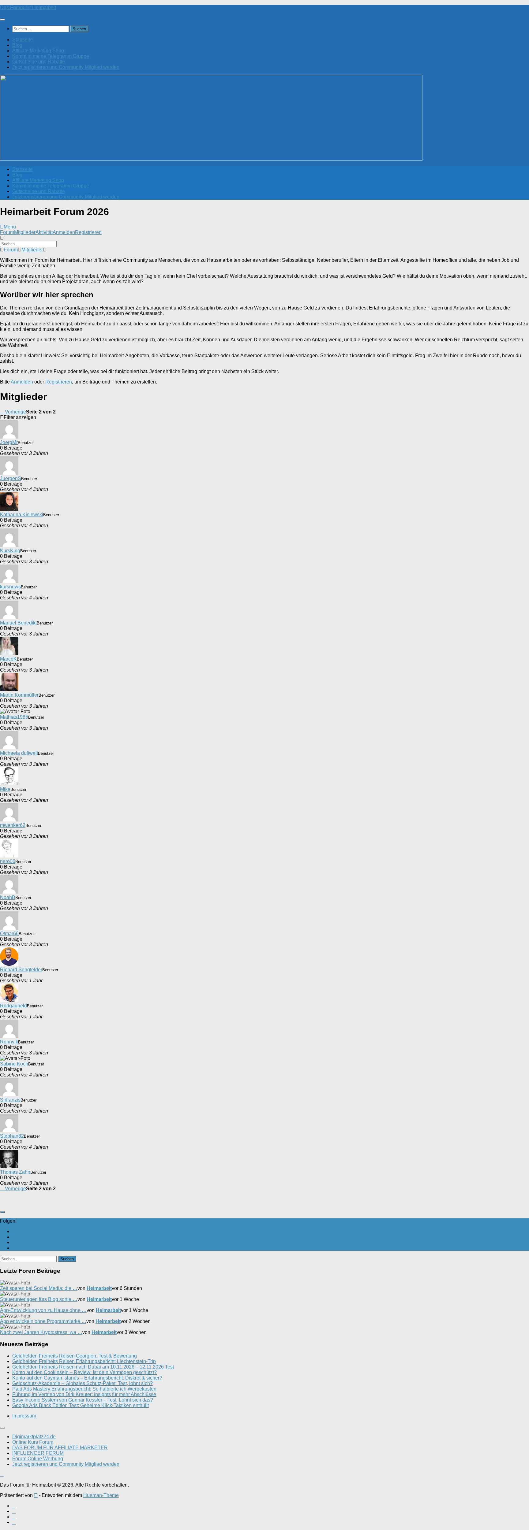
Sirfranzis (10, 1099)
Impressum (24, 1415)
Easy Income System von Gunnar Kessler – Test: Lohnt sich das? (82, 1399)
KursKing (10, 550)
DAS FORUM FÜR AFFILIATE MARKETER (60, 1447)
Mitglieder (25, 232)
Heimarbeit (99, 1288)
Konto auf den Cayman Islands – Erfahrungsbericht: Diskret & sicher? (87, 1377)
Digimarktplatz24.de (34, 1436)
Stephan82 (12, 1136)
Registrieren (88, 232)
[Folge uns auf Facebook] (14, 1236)
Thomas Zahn (15, 1172)
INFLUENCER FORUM (38, 1453)
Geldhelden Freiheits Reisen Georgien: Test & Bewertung (74, 1355)
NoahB (7, 897)
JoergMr (9, 442)
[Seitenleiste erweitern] (2, 1212)
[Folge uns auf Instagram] (14, 1242)
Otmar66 (9, 933)
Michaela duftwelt (19, 753)
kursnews (10, 586)
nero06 (7, 861)
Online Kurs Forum (32, 1442)
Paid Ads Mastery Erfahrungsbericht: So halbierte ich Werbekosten (84, 1388)
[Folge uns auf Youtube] (14, 1231)
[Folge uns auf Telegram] (14, 1247)
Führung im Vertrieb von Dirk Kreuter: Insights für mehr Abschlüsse (84, 1394)
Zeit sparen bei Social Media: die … (38, 1288)
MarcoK (8, 658)
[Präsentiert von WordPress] (36, 1495)
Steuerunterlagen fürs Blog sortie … (38, 1299)
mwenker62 (12, 825)
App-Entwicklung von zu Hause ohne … (43, 1310)
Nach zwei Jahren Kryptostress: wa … (41, 1332)
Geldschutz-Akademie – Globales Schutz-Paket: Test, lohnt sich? (82, 1383)
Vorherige (15, 411)
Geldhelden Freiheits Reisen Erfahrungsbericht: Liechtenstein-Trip (84, 1361)
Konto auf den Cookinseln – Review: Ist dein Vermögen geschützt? (84, 1372)
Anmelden (64, 232)
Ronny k (9, 1041)
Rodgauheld (13, 1005)
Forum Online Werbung (37, 1458)
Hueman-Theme (101, 1495)
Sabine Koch (14, 1063)
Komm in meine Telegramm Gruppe (50, 56)
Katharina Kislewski (21, 514)
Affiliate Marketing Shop (38, 50)
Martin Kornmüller (19, 695)
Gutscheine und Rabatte (38, 61)
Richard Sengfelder (21, 969)
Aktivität (44, 232)
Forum (7, 232)
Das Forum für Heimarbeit (28, 7)
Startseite (22, 39)
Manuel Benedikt (18, 622)
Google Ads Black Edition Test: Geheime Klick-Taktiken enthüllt (80, 1405)
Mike (5, 789)
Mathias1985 (14, 717)
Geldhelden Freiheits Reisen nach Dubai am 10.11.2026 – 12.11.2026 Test (93, 1366)
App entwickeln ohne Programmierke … (43, 1321)
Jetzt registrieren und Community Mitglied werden (65, 67)
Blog (17, 45)
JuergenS (10, 478)
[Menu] (2, 19)
